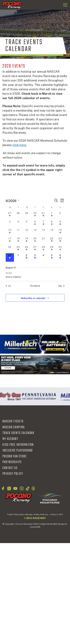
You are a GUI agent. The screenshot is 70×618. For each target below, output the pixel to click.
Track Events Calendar (18, 433)
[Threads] (33, 488)
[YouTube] (15, 488)
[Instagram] (22, 488)
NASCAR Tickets (13, 421)
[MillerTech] (35, 344)
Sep (60, 285)
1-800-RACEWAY (35, 518)
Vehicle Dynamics (13, 277)
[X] (9, 488)
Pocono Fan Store (14, 456)
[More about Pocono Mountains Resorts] (50, 498)
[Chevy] (35, 364)
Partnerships (12, 462)
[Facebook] (3, 488)
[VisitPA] (38, 396)
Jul (9, 285)
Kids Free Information (18, 445)
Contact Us (10, 468)
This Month (35, 285)
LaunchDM (35, 527)
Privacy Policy (12, 474)
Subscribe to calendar (33, 298)
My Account (10, 439)
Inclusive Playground (17, 450)
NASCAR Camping (13, 427)
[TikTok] (27, 488)
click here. (19, 145)
